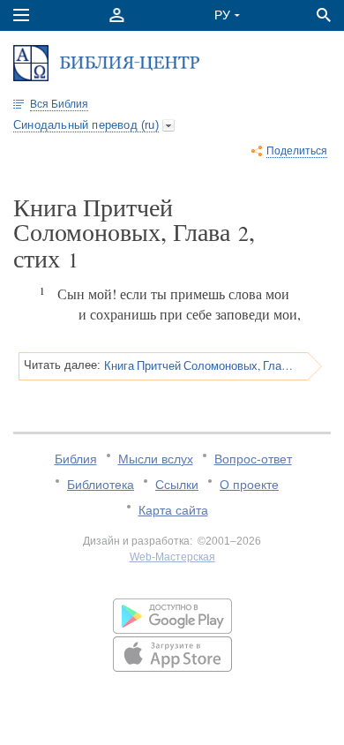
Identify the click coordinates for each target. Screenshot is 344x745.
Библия (76, 459)
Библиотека (100, 485)
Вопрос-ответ (253, 459)
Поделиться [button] (296, 151)
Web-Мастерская (172, 557)
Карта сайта (173, 510)
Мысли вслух (155, 459)
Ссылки (176, 485)
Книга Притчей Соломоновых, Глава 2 (199, 365)
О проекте (249, 485)
